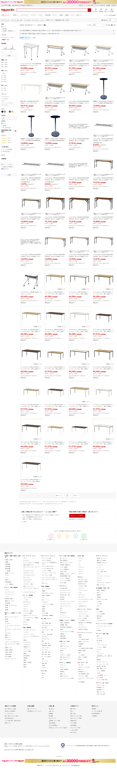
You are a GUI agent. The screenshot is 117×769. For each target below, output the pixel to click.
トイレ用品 (99, 603)
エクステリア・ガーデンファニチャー (86, 679)
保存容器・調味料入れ (65, 565)
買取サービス (8, 723)
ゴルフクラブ (100, 565)
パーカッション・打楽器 (47, 604)
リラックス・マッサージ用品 (66, 678)
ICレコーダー (26, 577)
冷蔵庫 (61, 15)
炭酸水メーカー (8, 647)
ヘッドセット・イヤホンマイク (49, 573)
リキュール (81, 567)
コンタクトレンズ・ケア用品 (66, 631)
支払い (71, 711)
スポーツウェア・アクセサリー (104, 582)
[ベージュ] (12, 112)
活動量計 (25, 658)
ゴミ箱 (98, 673)
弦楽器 (43, 608)
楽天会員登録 (112, 15)
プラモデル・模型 (82, 586)
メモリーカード (27, 581)
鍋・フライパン (63, 558)
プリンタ (25, 606)
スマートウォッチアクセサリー (49, 577)
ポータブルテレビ (27, 579)
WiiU (61, 608)
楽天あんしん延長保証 (10, 711)
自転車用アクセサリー (102, 562)
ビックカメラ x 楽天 (6, 5)
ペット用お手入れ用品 (83, 639)
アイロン (7, 575)
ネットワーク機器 (27, 613)
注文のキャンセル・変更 (76, 716)
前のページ (58, 495)
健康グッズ (62, 673)
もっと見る (23, 521)
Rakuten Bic (8, 10)
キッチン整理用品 (64, 569)
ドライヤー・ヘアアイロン (29, 630)
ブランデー (81, 571)
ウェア (98, 573)
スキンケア (62, 643)
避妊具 (61, 629)
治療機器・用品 (63, 625)
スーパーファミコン (64, 617)
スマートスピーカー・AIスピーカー (31, 589)
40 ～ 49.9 (3, 75)
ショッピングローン (9, 713)
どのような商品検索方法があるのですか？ (32, 517)
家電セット (15, 15)
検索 (9, 55)
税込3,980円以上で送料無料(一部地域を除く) (22, 5)
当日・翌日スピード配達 (10, 708)
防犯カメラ (81, 669)
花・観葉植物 (81, 682)
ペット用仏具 (81, 655)
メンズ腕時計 (100, 611)
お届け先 (3, 115)
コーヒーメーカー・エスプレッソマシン (12, 626)
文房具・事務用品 (101, 590)
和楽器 (43, 611)
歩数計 (25, 660)
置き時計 (99, 618)
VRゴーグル (44, 583)
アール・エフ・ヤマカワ (7, 103)
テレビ (72, 15)
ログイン (106, 15)
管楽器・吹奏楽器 (46, 595)
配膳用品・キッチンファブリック (68, 573)
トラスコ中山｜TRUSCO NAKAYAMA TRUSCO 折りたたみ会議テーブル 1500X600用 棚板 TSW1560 (55, 179)
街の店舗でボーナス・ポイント (34, 711)
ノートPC (25, 599)
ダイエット (62, 667)
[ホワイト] (7, 112)
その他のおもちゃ (82, 606)
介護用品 (62, 633)
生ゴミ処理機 (8, 656)
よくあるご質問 (89, 5)
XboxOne (62, 597)
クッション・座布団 (101, 647)
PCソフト (25, 624)
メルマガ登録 (73, 723)
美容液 (61, 650)
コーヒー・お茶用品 (64, 578)
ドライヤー (33, 15)
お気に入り (51, 711)
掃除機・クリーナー (9, 573)
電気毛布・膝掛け (9, 598)
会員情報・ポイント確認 (54, 720)
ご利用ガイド (81, 5)
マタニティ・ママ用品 (83, 616)
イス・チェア (100, 653)
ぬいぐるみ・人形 (82, 579)
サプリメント (63, 665)
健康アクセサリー (64, 676)
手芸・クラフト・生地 (102, 599)
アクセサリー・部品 (28, 584)
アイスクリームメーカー (10, 658)
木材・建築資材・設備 (83, 673)
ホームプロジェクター (28, 570)
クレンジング (63, 648)
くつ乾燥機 (7, 570)
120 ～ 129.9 (4, 62)
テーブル (99, 649)
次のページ (76, 495)
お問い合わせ (73, 732)
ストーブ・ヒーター (9, 592)
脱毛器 (25, 640)
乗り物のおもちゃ (82, 583)
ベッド (98, 642)
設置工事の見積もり (9, 718)
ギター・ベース (45, 599)
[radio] (1, 26)
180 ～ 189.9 (4, 66)
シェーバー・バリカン (28, 634)
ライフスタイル (45, 638)
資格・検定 (44, 663)
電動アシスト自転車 (101, 560)
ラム (79, 565)
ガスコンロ (7, 633)
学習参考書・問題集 (46, 645)
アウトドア (99, 580)
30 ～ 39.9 (3, 88)
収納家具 (99, 659)
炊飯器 (6, 619)
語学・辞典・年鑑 (46, 652)
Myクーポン (51, 718)
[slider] (1, 49)
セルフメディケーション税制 (11, 749)
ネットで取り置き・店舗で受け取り (13, 720)
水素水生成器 (8, 654)
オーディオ (26, 560)
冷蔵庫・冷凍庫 (8, 559)
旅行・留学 (44, 627)
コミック (44, 621)
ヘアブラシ (26, 632)
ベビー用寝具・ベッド (83, 620)
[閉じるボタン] (114, 30)
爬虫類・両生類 (82, 650)
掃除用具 (99, 595)
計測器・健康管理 (64, 669)
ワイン (80, 560)
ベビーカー (81, 625)
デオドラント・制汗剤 (65, 655)
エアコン (55, 15)
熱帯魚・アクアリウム (83, 641)
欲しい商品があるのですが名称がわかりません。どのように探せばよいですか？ (41, 515)
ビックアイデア (24, 15)
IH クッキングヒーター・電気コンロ (13, 644)
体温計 (25, 666)
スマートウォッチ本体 (47, 575)
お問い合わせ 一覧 (57, 765)
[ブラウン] (10, 112)
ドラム (43, 597)
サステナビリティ (66, 765)
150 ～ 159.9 (4, 64)
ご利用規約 (94, 716)
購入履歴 (51, 716)
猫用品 (80, 635)
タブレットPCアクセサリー (48, 566)
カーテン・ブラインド (102, 662)
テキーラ (80, 573)
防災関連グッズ (82, 671)
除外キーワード (5, 169)
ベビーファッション (83, 613)
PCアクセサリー (27, 602)
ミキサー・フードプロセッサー (12, 641)
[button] (1, 47)
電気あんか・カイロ (9, 601)
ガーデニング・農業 (83, 676)
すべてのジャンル (5, 20)
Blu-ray (43, 673)
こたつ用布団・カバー (102, 675)
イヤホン (40, 15)
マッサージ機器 (27, 651)
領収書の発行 (73, 720)
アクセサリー (45, 602)
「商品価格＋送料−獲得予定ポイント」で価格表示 (30, 25)
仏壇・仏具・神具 (101, 694)
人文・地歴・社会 (46, 643)
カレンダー (44, 636)
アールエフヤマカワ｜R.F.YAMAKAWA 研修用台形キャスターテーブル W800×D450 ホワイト (31, 65)
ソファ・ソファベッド (102, 645)
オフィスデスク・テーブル (38, 20)
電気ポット (7, 635)
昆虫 (79, 652)
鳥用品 (80, 646)
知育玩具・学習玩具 (83, 581)
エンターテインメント (47, 625)
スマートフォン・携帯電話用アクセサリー (49, 563)
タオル (98, 606)
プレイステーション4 (65, 592)
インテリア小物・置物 (102, 679)
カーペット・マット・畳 (102, 664)
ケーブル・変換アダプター (48, 568)
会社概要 (108, 5)
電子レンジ (79, 15)
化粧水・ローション (64, 646)
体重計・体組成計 (27, 662)
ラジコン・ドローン (83, 590)
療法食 (80, 659)
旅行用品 (99, 630)
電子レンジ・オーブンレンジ (11, 617)
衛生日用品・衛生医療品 (65, 627)
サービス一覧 (48, 765)
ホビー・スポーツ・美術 (47, 630)
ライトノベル (45, 661)
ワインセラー (8, 639)
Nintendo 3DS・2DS (65, 595)
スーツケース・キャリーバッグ (104, 626)
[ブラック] (2, 112)
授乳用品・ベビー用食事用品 (85, 622)
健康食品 (62, 671)
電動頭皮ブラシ (27, 646)
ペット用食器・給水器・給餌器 (85, 648)
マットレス (99, 638)
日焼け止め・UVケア (65, 657)
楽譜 (43, 632)
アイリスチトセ (5, 96)
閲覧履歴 (51, 713)
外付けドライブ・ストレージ (30, 615)
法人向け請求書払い (53, 725)
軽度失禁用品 (63, 638)
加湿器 (6, 607)
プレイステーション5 (65, 590)
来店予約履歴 (52, 723)
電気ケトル (7, 637)
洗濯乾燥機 (7, 564)
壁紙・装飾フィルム (101, 668)
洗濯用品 (99, 597)
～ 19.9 (3, 73)
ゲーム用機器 (26, 620)
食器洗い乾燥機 (8, 650)
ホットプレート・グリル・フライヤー (12, 630)
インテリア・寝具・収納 (16, 20)
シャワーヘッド (27, 649)
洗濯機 (66, 15)
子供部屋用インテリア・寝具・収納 (104, 656)
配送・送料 (72, 708)
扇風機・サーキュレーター (11, 605)
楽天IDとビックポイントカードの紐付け (58, 727)
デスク (98, 651)
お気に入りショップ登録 (76, 718)
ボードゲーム (81, 597)
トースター (7, 623)
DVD (43, 677)
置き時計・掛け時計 (101, 666)
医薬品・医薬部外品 (64, 622)
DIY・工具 (80, 665)
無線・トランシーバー (28, 586)
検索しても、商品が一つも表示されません (32, 519)
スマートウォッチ (101, 620)
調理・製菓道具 (63, 560)
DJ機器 (43, 606)
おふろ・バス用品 (82, 618)
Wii (61, 610)
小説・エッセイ (45, 647)
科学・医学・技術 (46, 654)
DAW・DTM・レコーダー (48, 593)
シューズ (99, 567)
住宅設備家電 (8, 582)
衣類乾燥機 (7, 566)
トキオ (2, 101)
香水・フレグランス (64, 659)
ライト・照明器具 (9, 584)
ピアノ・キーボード (46, 588)
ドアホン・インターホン (84, 667)
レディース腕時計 (101, 613)
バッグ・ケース (100, 569)
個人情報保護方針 (96, 713)
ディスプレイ (26, 604)
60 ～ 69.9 (3, 77)
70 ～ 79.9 (3, 79)
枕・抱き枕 (99, 640)
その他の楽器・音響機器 (47, 615)
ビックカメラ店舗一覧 (99, 5)
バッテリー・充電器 (46, 570)
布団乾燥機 (7, 568)
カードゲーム (81, 595)
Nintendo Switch (64, 588)
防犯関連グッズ (100, 687)
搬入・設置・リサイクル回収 (11, 716)
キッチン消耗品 (63, 567)
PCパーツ (25, 622)
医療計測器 (62, 636)
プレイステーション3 (65, 603)
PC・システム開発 (46, 656)
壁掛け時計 (99, 616)
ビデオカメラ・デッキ (28, 573)
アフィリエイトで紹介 (75, 727)
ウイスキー (81, 558)
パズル (80, 592)
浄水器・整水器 (8, 652)
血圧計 (25, 664)
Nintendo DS (63, 612)
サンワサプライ (5, 105)
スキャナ (25, 608)
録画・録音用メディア (28, 565)
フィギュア (81, 588)
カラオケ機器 (45, 613)
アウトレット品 (100, 685)
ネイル (61, 652)
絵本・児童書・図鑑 (46, 623)
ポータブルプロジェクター (29, 592)
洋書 (43, 658)
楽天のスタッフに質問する (77, 515)
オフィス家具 (27, 20)
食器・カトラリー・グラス (66, 562)
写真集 (43, 665)
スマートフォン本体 (46, 558)
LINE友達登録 (73, 725)
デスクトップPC (27, 597)
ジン (79, 562)
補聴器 (25, 653)
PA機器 (43, 591)
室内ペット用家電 (82, 657)
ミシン (6, 577)
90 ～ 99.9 (3, 81)
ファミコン (62, 615)
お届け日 (3, 121)
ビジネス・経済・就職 (47, 634)
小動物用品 (81, 643)
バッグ (98, 628)
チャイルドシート (82, 627)
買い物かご (51, 708)
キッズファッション (83, 611)
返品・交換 (72, 713)
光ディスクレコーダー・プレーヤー (31, 567)
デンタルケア (26, 644)
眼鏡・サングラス (101, 585)
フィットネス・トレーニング (103, 576)
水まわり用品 (63, 582)
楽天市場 (114, 5)
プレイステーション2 (65, 606)
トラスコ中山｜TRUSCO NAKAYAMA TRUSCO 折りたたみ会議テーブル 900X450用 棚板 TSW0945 (31, 179)
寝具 (98, 636)
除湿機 (6, 609)
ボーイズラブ (45, 650)
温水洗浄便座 (26, 655)
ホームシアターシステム (29, 575)
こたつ (6, 596)
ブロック (80, 603)
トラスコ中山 (4, 98)
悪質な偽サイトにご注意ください (26, 749)
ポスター (44, 667)
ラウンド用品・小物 (101, 571)
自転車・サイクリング (102, 558)
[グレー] (5, 112)
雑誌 (43, 641)
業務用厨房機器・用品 (65, 576)
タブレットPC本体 (46, 560)
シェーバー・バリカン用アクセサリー (31, 637)
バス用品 (99, 601)
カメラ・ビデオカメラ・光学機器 (31, 562)
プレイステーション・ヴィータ (67, 601)
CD (42, 675)
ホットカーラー (27, 642)
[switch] (15, 131)
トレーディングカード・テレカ (85, 599)
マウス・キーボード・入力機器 (30, 617)
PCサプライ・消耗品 (28, 611)
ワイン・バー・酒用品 (65, 580)
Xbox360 (62, 599)
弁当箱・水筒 (63, 571)
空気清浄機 (47, 15)
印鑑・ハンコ (100, 592)
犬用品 (80, 637)
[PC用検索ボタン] (89, 10)
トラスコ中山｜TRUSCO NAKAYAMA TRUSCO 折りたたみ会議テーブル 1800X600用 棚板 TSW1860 (103, 140)
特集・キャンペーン (32, 708)
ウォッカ (80, 569)
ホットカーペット (9, 594)
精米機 (6, 621)
